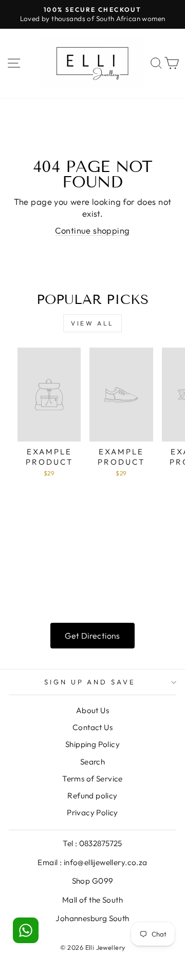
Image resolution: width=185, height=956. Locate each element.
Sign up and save (90, 682)
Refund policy (92, 795)
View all (92, 323)
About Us (92, 710)
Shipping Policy (92, 744)
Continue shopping (92, 230)
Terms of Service (92, 778)
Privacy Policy (92, 812)
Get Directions (92, 635)
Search (92, 762)
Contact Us (92, 727)
